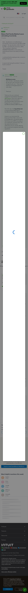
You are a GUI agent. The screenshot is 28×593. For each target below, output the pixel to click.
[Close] (23, 134)
